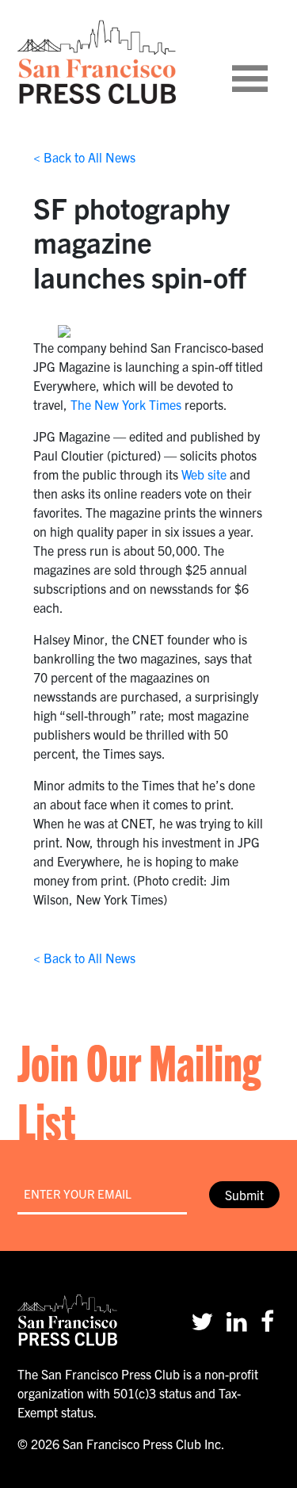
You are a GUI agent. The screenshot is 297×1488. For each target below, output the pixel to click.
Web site (204, 474)
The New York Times (125, 404)
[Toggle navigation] (269, 62)
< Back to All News (84, 157)
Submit (244, 1195)
